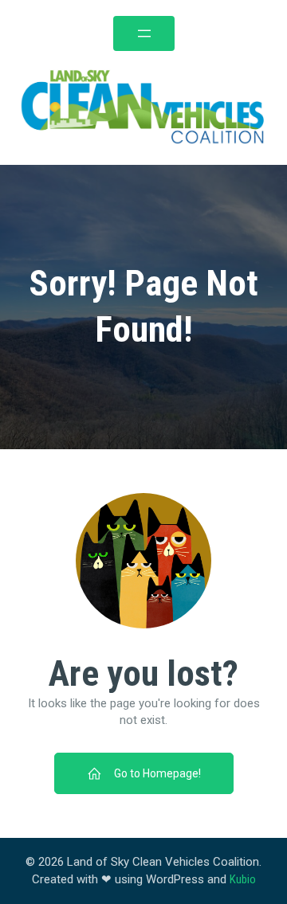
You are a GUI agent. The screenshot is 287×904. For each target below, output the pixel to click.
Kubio (243, 879)
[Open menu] (144, 33)
